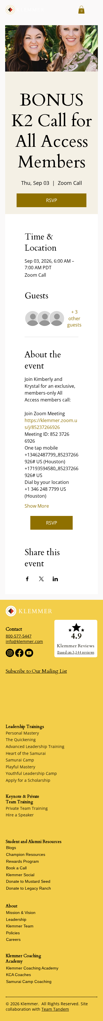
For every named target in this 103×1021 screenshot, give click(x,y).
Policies (13, 933)
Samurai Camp (20, 760)
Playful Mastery (20, 766)
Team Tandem (55, 1009)
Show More (37, 506)
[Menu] (92, 9)
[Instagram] (10, 653)
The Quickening (21, 739)
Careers (13, 939)
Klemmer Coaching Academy (32, 968)
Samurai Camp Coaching (29, 981)
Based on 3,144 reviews (75, 652)
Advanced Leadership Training (35, 746)
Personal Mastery (22, 733)
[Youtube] (29, 653)
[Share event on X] (41, 579)
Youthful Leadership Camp (31, 773)
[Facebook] (19, 653)
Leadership (16, 919)
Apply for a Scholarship (28, 780)
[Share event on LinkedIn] (55, 579)
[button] (81, 9)
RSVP (51, 200)
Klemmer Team (19, 926)
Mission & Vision (20, 912)
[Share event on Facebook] (27, 579)
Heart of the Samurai (26, 753)
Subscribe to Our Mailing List (36, 671)
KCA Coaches (18, 974)
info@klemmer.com (24, 641)
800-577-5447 (18, 636)
